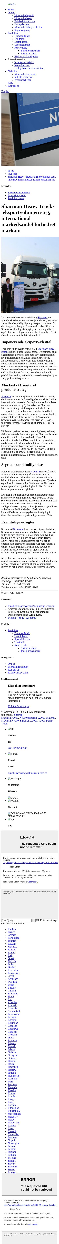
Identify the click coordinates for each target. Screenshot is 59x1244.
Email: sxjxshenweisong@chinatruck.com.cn (31, 606)
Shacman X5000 (10, 720)
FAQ (10, 82)
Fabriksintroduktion (24, 21)
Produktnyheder (22, 80)
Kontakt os (13, 85)
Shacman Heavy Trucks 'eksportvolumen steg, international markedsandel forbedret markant (32, 178)
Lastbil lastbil (21, 41)
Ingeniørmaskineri (30, 50)
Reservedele (20, 47)
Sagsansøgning (22, 30)
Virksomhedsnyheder (25, 74)
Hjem (11, 9)
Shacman (42, 317)
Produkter (13, 33)
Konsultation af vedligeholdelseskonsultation (29, 67)
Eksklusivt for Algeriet (26, 56)
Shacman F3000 (9, 717)
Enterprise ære (21, 24)
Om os (11, 12)
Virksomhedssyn (23, 18)
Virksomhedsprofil (24, 15)
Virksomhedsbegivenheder (28, 27)
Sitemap (18, 714)
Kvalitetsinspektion (24, 62)
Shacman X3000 (28, 720)
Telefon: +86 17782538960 (22, 617)
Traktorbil (19, 38)
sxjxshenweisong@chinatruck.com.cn (27, 773)
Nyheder (12, 71)
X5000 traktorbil (28, 717)
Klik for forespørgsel (18, 706)
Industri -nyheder (23, 77)
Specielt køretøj (22, 44)
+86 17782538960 (17, 748)
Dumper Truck (22, 36)
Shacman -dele (28, 53)
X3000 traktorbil (46, 717)
